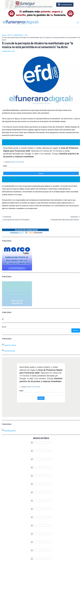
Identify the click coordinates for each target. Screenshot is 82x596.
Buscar (4, 327)
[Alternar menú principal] (78, 22)
